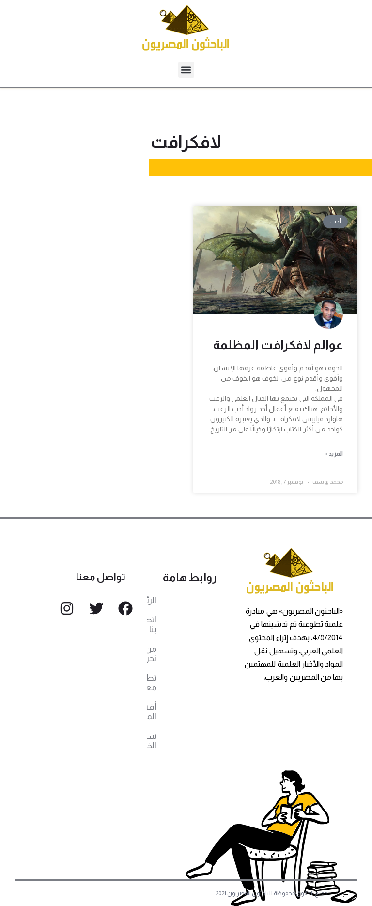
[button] (186, 70)
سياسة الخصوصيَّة (151, 740)
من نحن (151, 653)
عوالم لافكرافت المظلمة (278, 344)
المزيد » (333, 453)
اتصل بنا (151, 624)
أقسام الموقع (151, 711)
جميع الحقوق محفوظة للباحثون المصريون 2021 (272, 893)
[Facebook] (125, 608)
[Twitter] (96, 608)
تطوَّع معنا (151, 682)
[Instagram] (66, 608)
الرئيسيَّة (151, 600)
